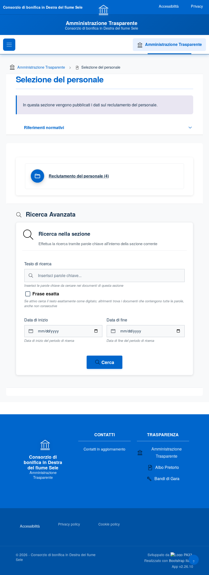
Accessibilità (30, 526)
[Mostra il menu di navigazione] (9, 45)
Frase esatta (45, 293)
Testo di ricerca (37, 264)
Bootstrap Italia (181, 560)
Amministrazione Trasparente (173, 44)
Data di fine (117, 320)
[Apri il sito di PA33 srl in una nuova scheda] (182, 554)
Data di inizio (36, 320)
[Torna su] (194, 560)
